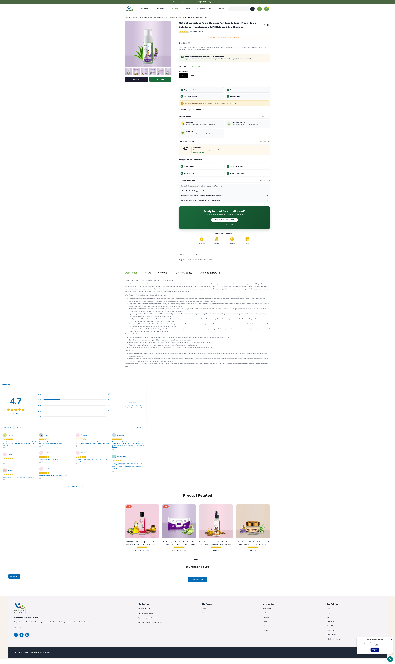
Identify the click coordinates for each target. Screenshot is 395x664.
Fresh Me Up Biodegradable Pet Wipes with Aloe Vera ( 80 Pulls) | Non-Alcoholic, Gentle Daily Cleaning (179, 543)
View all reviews (198, 152)
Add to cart (137, 79)
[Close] (391, 640)
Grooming (134, 17)
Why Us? (163, 272)
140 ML (193, 75)
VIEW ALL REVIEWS (198, 31)
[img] (184, 32)
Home (126, 17)
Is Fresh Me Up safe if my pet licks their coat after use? (198, 191)
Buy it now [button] (160, 79)
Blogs (328, 613)
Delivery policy (184, 272)
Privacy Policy (331, 630)
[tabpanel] (141, 527)
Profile (204, 613)
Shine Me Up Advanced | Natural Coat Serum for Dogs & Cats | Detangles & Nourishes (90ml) (216, 543)
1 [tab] (196, 559)
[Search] (252, 9)
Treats (265, 622)
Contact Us (330, 622)
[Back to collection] (267, 25)
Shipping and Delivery (334, 639)
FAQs (148, 272)
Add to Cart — (224, 220)
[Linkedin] (27, 635)
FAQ (328, 617)
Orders (204, 608)
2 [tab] (199, 559)
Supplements (267, 608)
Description (131, 272)
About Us (330, 608)
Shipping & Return (209, 272)
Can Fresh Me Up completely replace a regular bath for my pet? (201, 186)
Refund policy (331, 635)
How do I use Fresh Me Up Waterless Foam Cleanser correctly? (201, 196)
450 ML (183, 75)
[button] (201, 124)
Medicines (266, 613)
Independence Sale (269, 626)
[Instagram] (21, 635)
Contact (265, 630)
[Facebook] (16, 635)
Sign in (375, 650)
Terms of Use (331, 626)
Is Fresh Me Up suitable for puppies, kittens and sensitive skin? (201, 200)
